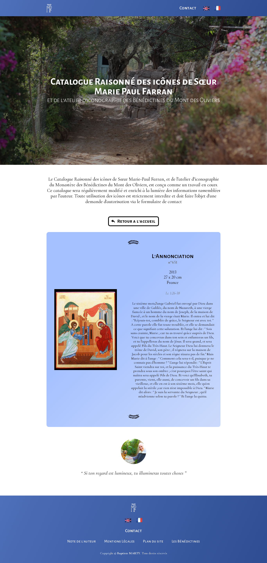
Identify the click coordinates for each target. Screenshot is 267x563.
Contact (187, 8)
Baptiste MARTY (128, 553)
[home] (49, 8)
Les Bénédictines (186, 541)
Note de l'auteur (81, 541)
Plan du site (153, 541)
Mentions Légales (119, 541)
